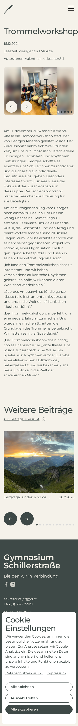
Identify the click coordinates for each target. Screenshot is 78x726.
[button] (71, 8)
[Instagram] (12, 584)
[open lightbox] (39, 91)
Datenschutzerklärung (24, 673)
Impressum (56, 673)
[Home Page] (8, 9)
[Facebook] (6, 584)
